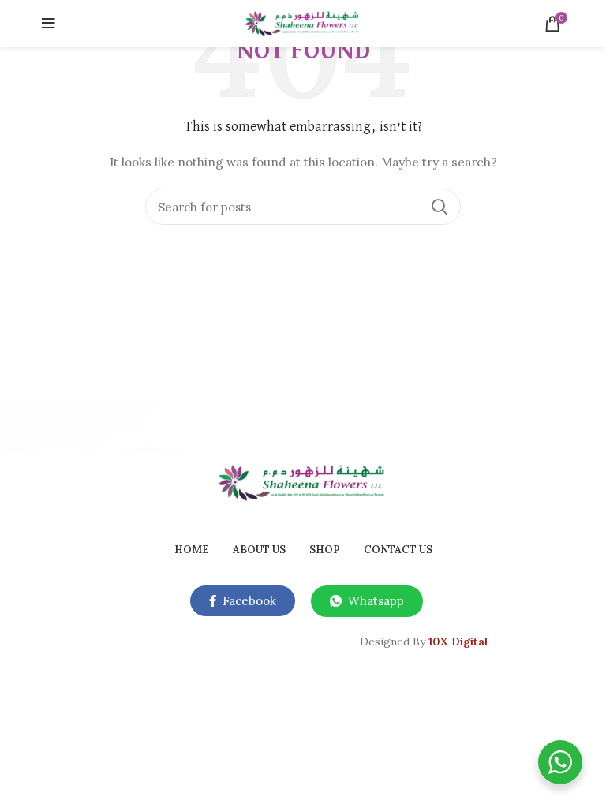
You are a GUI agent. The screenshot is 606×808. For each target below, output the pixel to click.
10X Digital (458, 641)
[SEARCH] (439, 207)
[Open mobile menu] (48, 23)
